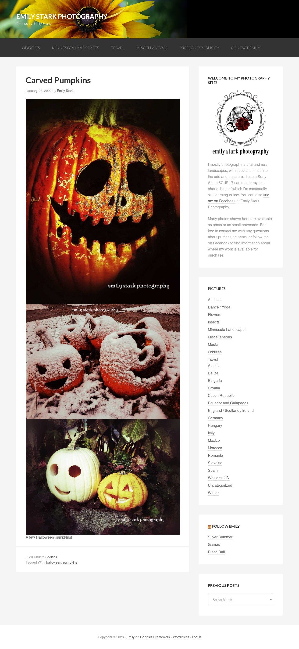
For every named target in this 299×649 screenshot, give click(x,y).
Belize (213, 373)
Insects (214, 322)
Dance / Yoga (219, 307)
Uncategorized (220, 485)
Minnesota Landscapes (227, 329)
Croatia (214, 388)
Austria (214, 365)
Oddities (51, 557)
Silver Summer (220, 537)
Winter (213, 492)
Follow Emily (226, 526)
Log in (196, 636)
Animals (214, 299)
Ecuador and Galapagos (228, 403)
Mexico (214, 440)
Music (213, 344)
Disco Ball (216, 552)
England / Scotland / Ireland (231, 410)
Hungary (215, 425)
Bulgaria (215, 380)
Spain (213, 470)
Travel (213, 359)
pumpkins (70, 562)
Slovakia (215, 462)
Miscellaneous (220, 337)
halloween (53, 562)
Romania (215, 455)
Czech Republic (221, 395)
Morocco (215, 447)
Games (214, 544)
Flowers (214, 314)
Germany (215, 418)
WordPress (181, 636)
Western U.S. (219, 477)
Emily (131, 636)
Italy (211, 432)
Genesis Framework (155, 636)
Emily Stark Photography (61, 16)
